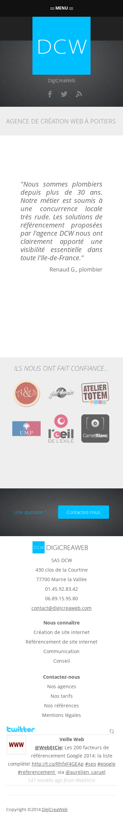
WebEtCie (85, 780)
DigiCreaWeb (55, 809)
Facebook (50, 94)
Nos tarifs (62, 696)
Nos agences (61, 686)
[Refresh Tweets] (111, 729)
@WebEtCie (48, 747)
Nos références (61, 705)
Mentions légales (61, 715)
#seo (90, 764)
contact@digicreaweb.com (61, 608)
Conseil (61, 661)
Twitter (64, 94)
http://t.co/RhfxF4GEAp (58, 764)
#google (106, 764)
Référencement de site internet (61, 641)
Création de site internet (61, 632)
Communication (61, 651)
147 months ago (45, 780)
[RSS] (79, 94)
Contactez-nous (83, 512)
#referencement (37, 772)
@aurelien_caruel (86, 772)
